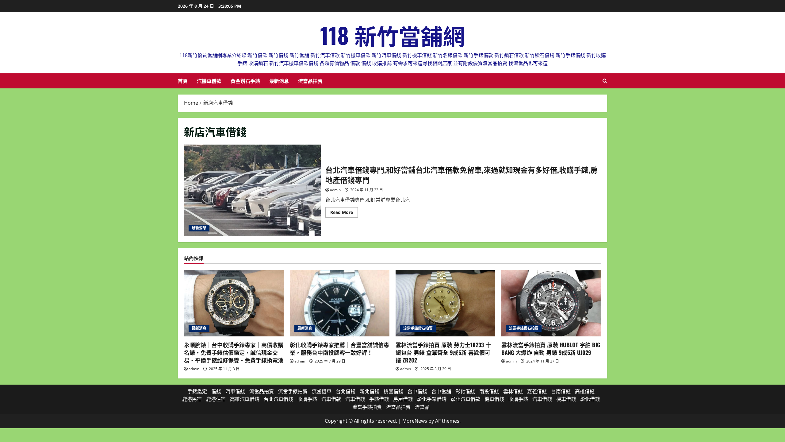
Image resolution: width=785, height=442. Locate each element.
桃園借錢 (393, 391)
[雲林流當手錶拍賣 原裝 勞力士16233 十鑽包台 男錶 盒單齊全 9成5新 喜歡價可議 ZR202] (445, 303)
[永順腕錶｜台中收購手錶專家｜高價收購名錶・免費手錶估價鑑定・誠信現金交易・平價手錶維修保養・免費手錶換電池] (234, 303)
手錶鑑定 (197, 391)
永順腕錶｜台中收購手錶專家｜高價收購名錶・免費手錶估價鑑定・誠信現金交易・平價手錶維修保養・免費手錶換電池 (233, 352)
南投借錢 (489, 391)
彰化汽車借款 (465, 399)
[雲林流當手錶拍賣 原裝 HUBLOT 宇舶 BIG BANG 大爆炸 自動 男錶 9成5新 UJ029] (551, 303)
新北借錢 (369, 391)
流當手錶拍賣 (293, 391)
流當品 (422, 407)
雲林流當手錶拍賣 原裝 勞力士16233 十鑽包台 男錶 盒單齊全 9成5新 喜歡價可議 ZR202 (443, 352)
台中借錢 (417, 391)
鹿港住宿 (216, 399)
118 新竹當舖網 (392, 34)
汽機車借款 (209, 80)
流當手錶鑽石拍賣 (418, 328)
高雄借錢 (585, 391)
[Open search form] (605, 81)
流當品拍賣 (310, 80)
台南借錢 (561, 391)
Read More (344, 213)
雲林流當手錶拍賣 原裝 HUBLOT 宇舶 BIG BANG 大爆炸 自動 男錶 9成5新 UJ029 (550, 348)
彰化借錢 (465, 391)
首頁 (183, 80)
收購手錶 (307, 399)
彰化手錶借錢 (431, 399)
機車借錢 (494, 399)
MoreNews (414, 420)
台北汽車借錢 (278, 399)
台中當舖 (441, 391)
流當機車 (321, 391)
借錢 (216, 391)
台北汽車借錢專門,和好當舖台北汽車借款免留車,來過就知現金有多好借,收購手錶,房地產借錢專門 (252, 190)
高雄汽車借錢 (244, 399)
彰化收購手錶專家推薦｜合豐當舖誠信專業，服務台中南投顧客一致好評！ (339, 348)
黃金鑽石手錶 (245, 80)
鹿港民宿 (192, 399)
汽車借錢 (235, 391)
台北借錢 (345, 391)
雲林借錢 (513, 391)
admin (335, 189)
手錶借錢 (379, 399)
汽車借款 (331, 399)
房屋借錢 (403, 399)
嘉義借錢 (537, 391)
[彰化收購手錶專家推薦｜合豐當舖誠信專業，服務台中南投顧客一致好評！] (339, 303)
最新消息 (279, 80)
